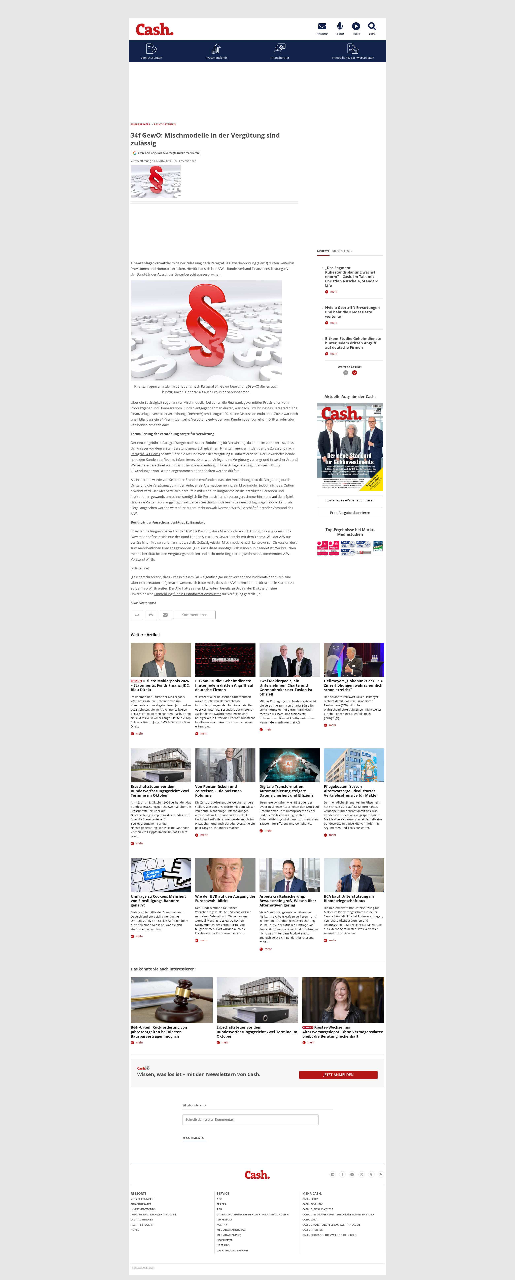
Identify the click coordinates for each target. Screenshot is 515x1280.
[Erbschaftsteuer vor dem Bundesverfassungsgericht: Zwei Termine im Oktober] (161, 765)
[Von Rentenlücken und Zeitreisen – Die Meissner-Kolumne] (225, 765)
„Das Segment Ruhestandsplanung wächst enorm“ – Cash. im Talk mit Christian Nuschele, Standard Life (351, 276)
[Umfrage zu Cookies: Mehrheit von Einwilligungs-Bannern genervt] (161, 875)
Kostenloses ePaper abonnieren (350, 500)
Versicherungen (151, 58)
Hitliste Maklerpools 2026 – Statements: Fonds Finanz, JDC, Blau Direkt (160, 685)
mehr (334, 291)
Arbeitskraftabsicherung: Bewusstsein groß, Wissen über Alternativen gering (288, 901)
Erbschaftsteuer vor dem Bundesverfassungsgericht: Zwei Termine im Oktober (160, 791)
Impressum (224, 1219)
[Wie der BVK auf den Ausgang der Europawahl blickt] (225, 875)
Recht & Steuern (142, 1224)
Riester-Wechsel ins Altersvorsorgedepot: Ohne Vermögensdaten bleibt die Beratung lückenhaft (342, 1031)
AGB (219, 1209)
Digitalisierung (142, 1219)
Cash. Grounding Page (232, 1250)
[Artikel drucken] (151, 615)
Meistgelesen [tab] (342, 251)
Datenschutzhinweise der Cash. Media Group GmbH (253, 1214)
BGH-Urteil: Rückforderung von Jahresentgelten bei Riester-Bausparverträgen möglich (159, 1031)
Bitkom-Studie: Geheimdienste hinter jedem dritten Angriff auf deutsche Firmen (353, 343)
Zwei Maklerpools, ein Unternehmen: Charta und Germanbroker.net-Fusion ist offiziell (286, 687)
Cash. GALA (309, 1219)
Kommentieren (194, 614)
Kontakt (223, 1224)
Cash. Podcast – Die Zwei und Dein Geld (329, 1235)
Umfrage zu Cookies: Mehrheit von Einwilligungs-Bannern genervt (158, 901)
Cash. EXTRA (310, 1199)
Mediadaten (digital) (231, 1230)
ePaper (221, 1204)
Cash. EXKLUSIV (312, 1204)
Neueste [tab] (323, 251)
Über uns (223, 1245)
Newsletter (225, 1240)
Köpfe (135, 1230)
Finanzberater (279, 58)
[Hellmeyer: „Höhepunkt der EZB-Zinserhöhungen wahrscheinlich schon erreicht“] (354, 660)
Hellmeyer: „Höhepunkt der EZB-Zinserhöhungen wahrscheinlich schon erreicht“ (353, 685)
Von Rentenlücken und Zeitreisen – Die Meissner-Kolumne (218, 791)
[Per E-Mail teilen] (165, 615)
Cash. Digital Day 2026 (317, 1209)
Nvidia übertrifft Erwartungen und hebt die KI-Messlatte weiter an (352, 312)
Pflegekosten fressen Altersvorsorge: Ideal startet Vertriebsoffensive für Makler (351, 791)
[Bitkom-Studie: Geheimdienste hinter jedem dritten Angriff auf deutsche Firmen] (225, 660)
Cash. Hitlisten (312, 1230)
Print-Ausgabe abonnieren (350, 512)
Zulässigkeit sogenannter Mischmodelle (175, 402)
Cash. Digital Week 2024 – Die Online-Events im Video (338, 1214)
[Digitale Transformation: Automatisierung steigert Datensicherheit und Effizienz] (290, 765)
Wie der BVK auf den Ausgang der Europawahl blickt (225, 898)
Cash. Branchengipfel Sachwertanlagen (331, 1224)
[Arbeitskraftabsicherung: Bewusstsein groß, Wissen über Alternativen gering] (290, 875)
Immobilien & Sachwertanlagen (353, 58)
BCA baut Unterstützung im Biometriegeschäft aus (349, 898)
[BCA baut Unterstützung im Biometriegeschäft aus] (354, 875)
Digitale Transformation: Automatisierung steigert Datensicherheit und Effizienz (286, 791)
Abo (219, 1199)
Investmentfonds (216, 58)
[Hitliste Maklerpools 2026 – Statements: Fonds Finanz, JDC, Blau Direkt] (161, 660)
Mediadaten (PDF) (229, 1235)
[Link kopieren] (137, 615)
